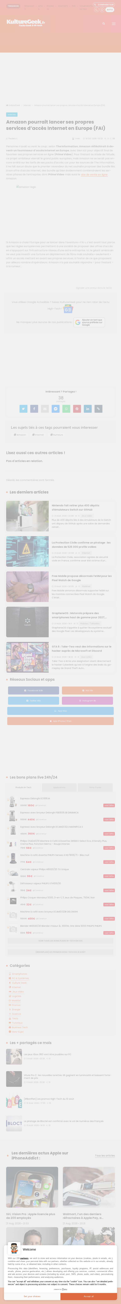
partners (24, 1258)
